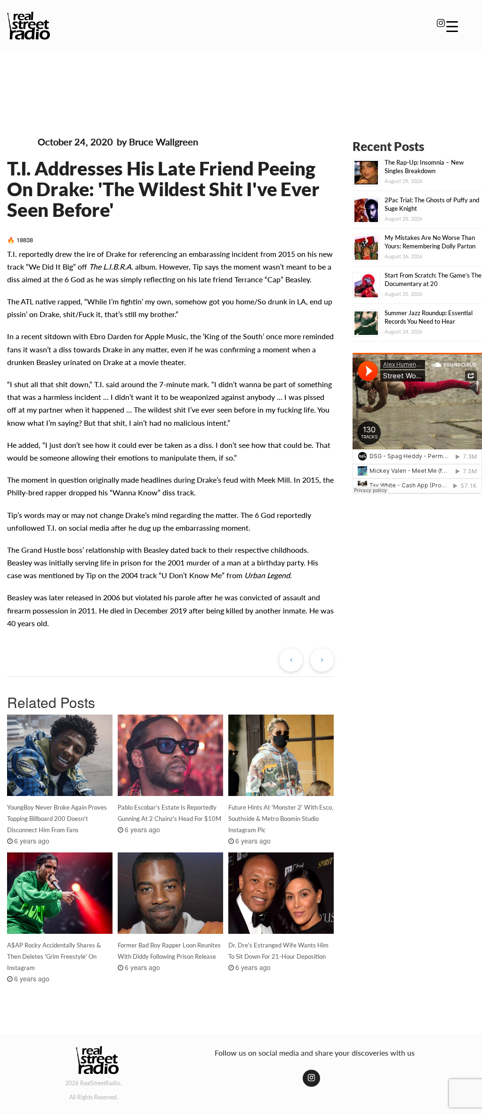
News (20, 143)
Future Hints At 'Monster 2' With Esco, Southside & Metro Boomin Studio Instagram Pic (280, 819)
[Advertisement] (241, 84)
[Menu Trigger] (452, 25)
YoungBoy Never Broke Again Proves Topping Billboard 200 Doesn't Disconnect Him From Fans (57, 819)
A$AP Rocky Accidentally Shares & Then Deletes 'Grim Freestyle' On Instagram (54, 956)
